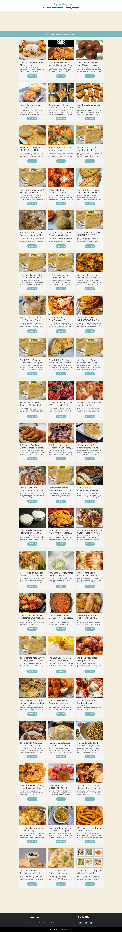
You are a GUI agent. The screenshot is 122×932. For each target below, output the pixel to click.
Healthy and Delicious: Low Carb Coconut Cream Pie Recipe (61, 744)
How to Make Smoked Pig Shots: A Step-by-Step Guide (89, 531)
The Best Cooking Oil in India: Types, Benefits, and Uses (60, 659)
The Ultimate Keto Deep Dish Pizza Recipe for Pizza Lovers (31, 744)
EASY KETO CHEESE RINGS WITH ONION (30, 148)
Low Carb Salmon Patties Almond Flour (32, 63)
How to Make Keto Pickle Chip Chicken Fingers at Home (32, 276)
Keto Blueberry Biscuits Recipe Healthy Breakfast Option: (32, 701)
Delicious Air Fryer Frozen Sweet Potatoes (89, 829)
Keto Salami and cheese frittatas (31, 106)
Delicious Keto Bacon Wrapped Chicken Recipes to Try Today (87, 659)
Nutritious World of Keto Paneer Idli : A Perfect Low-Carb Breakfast (60, 233)
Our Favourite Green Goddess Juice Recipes (88, 361)
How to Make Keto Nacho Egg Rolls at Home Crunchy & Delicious (89, 404)
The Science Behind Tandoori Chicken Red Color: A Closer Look (30, 404)
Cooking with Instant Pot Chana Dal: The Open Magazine (60, 829)
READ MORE (32, 76)
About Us (41, 923)
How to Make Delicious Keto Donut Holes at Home (88, 148)
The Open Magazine (61, 4)
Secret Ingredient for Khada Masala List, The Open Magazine (60, 489)
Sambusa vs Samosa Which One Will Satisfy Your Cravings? (59, 531)
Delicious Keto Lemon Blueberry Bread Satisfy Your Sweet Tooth (60, 446)
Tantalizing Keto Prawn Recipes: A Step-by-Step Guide (31, 233)
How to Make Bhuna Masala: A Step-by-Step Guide (60, 616)
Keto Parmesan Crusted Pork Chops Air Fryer (60, 318)
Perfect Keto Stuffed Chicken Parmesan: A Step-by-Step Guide (87, 574)
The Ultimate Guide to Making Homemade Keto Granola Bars (60, 63)
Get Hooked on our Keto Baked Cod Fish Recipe (31, 574)
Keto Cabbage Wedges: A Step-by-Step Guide (32, 191)
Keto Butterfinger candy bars (88, 106)
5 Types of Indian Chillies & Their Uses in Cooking (60, 403)
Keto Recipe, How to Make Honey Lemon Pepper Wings (87, 616)
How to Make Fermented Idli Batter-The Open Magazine (31, 531)
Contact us (74, 34)
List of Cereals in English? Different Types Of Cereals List (89, 871)
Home (46, 34)
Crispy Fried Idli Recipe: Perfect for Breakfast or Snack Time (31, 616)
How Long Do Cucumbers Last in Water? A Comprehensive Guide (61, 574)
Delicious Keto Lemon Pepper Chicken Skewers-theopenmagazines (89, 276)
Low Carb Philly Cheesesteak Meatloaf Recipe (87, 489)
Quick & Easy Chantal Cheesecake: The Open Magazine (31, 361)
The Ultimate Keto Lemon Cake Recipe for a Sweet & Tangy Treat (32, 659)
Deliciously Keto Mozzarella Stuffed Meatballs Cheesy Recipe (61, 191)
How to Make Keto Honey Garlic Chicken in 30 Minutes (32, 786)
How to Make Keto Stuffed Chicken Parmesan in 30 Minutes (88, 701)
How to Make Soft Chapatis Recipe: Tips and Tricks (89, 446)
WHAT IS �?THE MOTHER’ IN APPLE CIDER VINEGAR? (58, 786)
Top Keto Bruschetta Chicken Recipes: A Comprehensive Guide (59, 871)
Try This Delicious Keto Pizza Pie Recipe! (59, 276)
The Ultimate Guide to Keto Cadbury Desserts (88, 63)
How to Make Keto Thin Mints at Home (60, 148)
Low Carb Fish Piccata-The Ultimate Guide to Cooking (88, 191)
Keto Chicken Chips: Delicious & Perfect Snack (61, 106)
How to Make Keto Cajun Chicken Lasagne (31, 829)
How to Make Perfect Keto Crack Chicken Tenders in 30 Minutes (59, 701)
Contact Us (52, 923)
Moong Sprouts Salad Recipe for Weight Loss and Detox (88, 744)
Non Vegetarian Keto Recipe (63, 34)
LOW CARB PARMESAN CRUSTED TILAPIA (88, 233)
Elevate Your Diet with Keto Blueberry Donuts (30, 318)
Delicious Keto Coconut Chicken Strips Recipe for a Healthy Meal (89, 786)
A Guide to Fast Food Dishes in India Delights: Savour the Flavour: (31, 446)
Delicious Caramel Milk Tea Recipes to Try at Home (31, 871)
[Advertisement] (61, 21)
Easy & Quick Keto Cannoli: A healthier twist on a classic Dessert (32, 489)
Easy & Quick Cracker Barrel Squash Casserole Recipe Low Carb (60, 361)
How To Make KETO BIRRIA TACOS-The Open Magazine (89, 318)
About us (52, 34)
